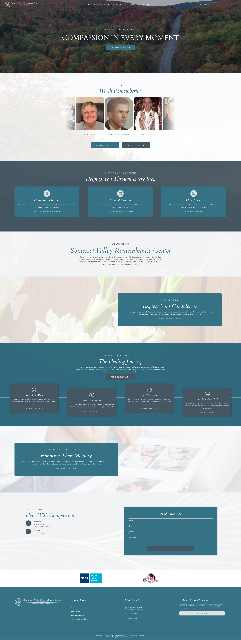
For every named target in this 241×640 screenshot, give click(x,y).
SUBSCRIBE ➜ (202, 613)
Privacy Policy (111, 637)
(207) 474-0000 (39, 533)
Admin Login (130, 637)
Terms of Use (121, 637)
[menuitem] (94, 4)
